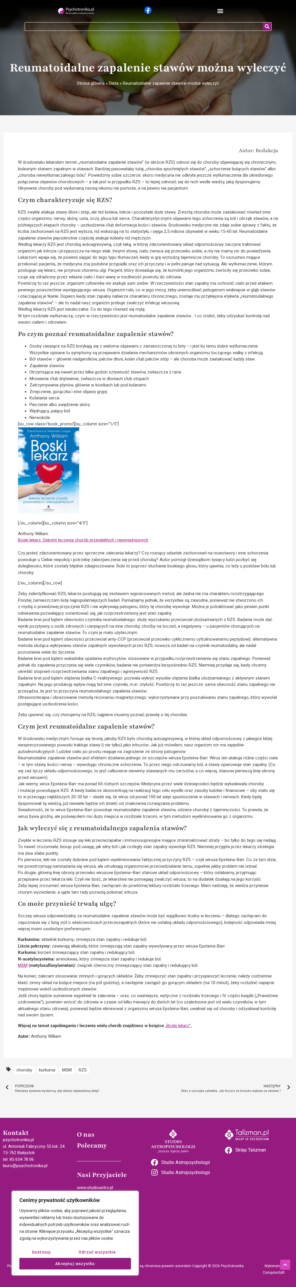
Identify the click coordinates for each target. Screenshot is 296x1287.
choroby (24, 1070)
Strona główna (91, 83)
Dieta (114, 83)
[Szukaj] (267, 26)
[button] (220, 11)
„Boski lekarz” (178, 1025)
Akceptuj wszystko (75, 1263)
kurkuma (47, 1070)
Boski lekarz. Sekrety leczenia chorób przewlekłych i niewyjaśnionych (83, 540)
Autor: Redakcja (258, 150)
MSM (22, 965)
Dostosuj (41, 1252)
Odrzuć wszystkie (97, 1252)
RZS (83, 1070)
